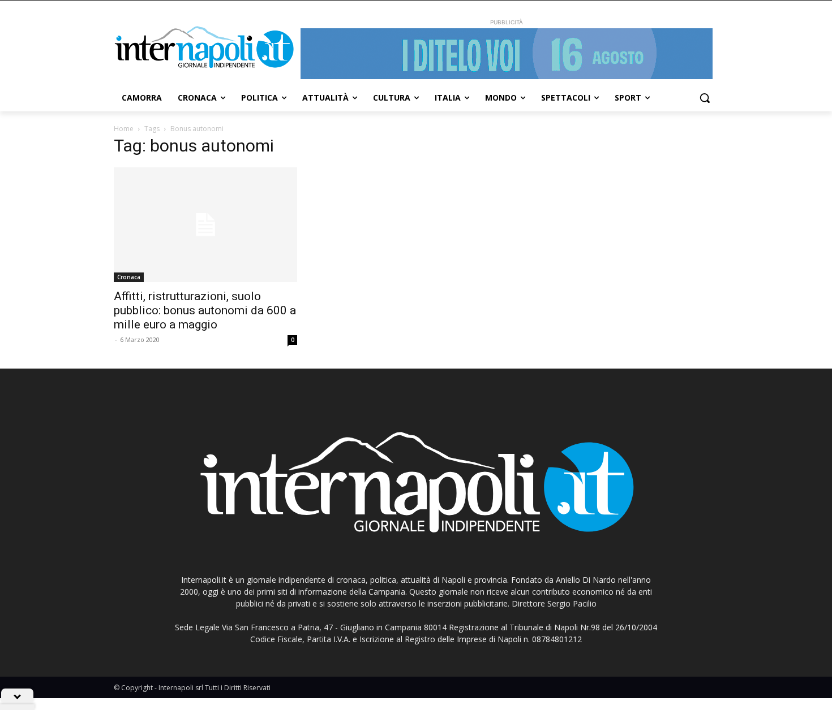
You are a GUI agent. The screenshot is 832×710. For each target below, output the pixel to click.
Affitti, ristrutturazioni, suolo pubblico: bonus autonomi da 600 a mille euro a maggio (205, 310)
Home (124, 128)
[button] (704, 97)
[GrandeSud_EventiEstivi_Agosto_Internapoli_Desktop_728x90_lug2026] (506, 53)
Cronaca (128, 277)
